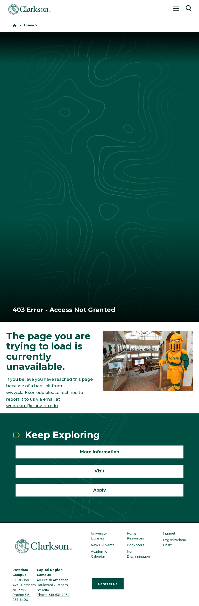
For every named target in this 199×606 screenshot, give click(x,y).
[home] (14, 25)
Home (29, 25)
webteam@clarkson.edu (32, 405)
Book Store (136, 545)
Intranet (169, 533)
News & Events (102, 545)
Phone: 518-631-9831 (53, 595)
